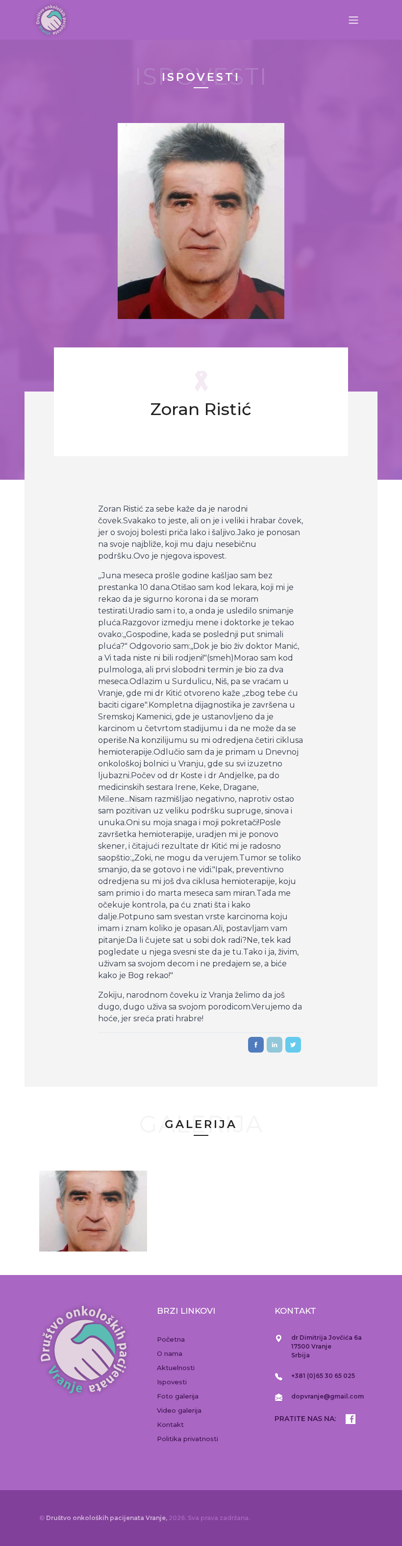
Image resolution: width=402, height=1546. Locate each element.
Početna (171, 1339)
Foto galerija (178, 1396)
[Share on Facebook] (256, 1045)
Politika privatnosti (187, 1439)
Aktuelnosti (176, 1368)
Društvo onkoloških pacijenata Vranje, (107, 1517)
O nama (169, 1353)
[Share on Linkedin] (274, 1045)
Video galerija (179, 1410)
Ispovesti (172, 1382)
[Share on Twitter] (293, 1045)
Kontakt (170, 1424)
